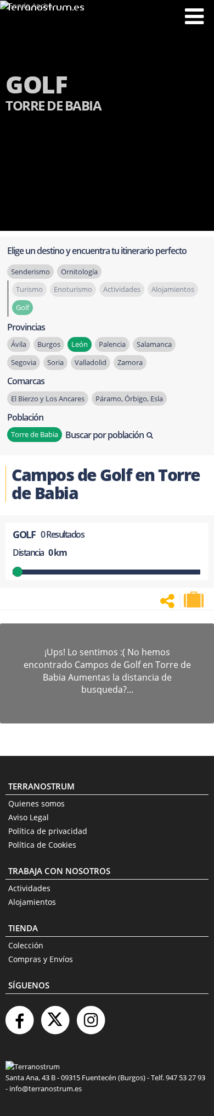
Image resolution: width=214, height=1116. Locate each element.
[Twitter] (55, 1015)
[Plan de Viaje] (195, 600)
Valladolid (90, 362)
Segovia (23, 362)
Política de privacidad (47, 831)
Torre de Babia (34, 434)
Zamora (130, 362)
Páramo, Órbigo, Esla (129, 399)
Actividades (29, 888)
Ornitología (79, 272)
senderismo (30, 272)
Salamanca (154, 344)
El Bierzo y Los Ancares (48, 399)
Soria (55, 362)
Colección (25, 945)
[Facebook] (19, 1015)
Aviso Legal (28, 817)
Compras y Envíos (40, 959)
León (79, 344)
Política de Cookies (42, 844)
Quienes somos (36, 803)
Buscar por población (104, 435)
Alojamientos (32, 902)
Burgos (48, 344)
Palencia (112, 344)
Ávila (18, 344)
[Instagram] (90, 1015)
